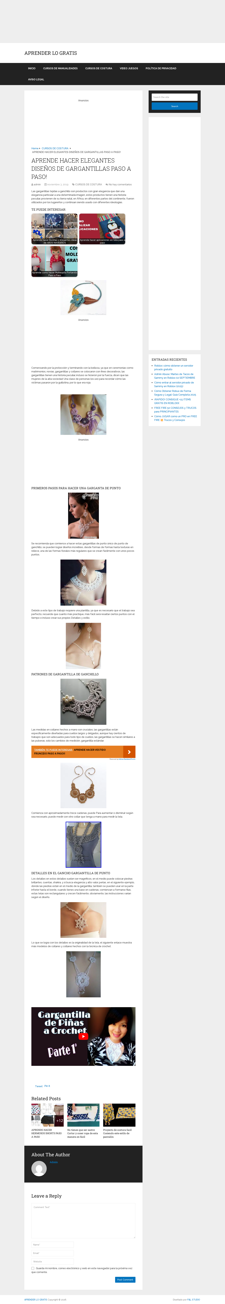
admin (37, 184)
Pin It (47, 1086)
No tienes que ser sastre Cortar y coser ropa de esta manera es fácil (82, 1133)
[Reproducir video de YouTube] (83, 1036)
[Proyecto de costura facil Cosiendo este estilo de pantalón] (119, 1115)
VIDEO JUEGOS (129, 68)
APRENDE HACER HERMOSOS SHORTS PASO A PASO (46, 1133)
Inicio (32, 68)
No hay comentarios (120, 184)
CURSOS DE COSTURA (98, 68)
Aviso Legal (36, 79)
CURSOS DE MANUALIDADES (60, 68)
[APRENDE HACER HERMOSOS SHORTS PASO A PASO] (47, 1115)
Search (174, 106)
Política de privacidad (161, 68)
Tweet (39, 1086)
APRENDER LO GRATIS (50, 53)
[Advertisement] (92, 21)
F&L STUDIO (193, 1299)
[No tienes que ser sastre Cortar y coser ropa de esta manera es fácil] (83, 1115)
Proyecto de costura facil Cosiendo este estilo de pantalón (117, 1133)
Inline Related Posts (127, 759)
